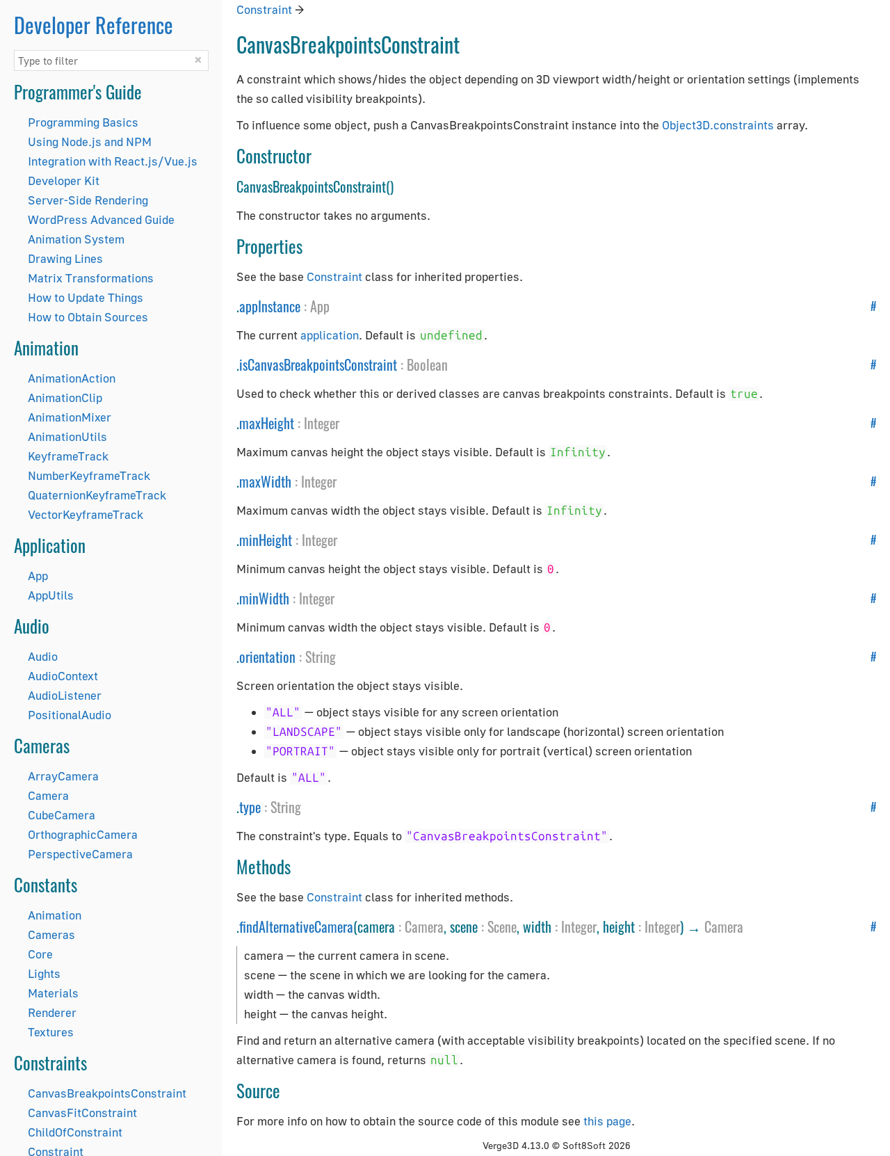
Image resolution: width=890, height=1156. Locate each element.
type (250, 806)
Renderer (52, 1012)
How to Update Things (85, 297)
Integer (321, 422)
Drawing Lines (65, 258)
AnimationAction (71, 378)
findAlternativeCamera (296, 926)
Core (40, 954)
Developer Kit (63, 180)
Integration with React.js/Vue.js (112, 161)
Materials (53, 993)
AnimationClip (65, 397)
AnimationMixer (69, 417)
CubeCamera (61, 815)
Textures (51, 1032)
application (329, 335)
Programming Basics (83, 122)
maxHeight (266, 422)
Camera (48, 795)
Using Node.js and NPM (90, 141)
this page (607, 1121)
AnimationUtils (67, 436)
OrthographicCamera (83, 834)
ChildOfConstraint (75, 1132)
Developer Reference (93, 24)
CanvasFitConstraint (82, 1112)
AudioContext (63, 675)
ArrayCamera (63, 776)
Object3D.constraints (718, 125)
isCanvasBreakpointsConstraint (318, 364)
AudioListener (65, 695)
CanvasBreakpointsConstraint (107, 1093)
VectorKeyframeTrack (85, 514)
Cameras (51, 934)
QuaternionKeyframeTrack (97, 495)
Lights (44, 973)
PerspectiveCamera (80, 853)
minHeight (265, 539)
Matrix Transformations (91, 278)
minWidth (264, 598)
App (38, 575)
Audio (43, 656)
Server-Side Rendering (88, 200)
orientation (267, 656)
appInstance (269, 306)
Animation (54, 915)
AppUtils (51, 595)
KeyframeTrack (68, 456)
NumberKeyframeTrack (89, 475)
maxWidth (265, 481)
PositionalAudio (69, 714)
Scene (502, 926)
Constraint (264, 9)
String (320, 656)
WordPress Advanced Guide (101, 219)
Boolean (427, 364)
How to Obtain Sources (88, 317)
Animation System (76, 239)
